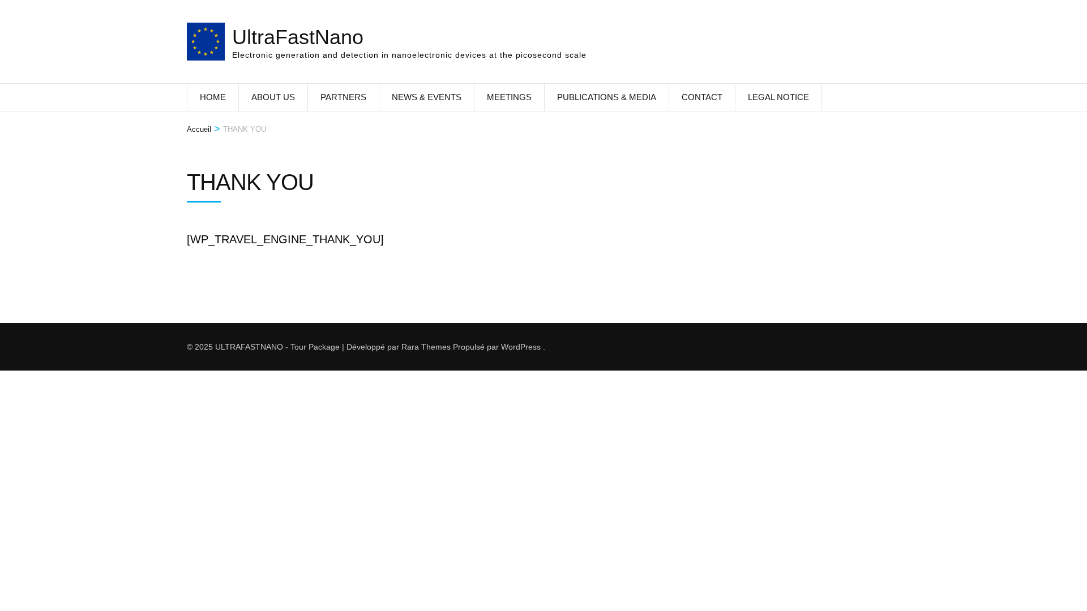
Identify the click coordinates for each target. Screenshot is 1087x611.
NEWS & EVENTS (426, 97)
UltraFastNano (297, 37)
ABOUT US (273, 97)
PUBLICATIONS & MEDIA (606, 97)
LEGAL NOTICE (778, 97)
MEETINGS (509, 97)
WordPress (521, 346)
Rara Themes (426, 346)
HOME (213, 97)
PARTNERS (343, 97)
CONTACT (702, 97)
